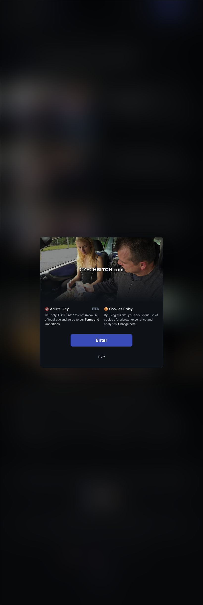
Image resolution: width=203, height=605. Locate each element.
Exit (101, 357)
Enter (101, 340)
